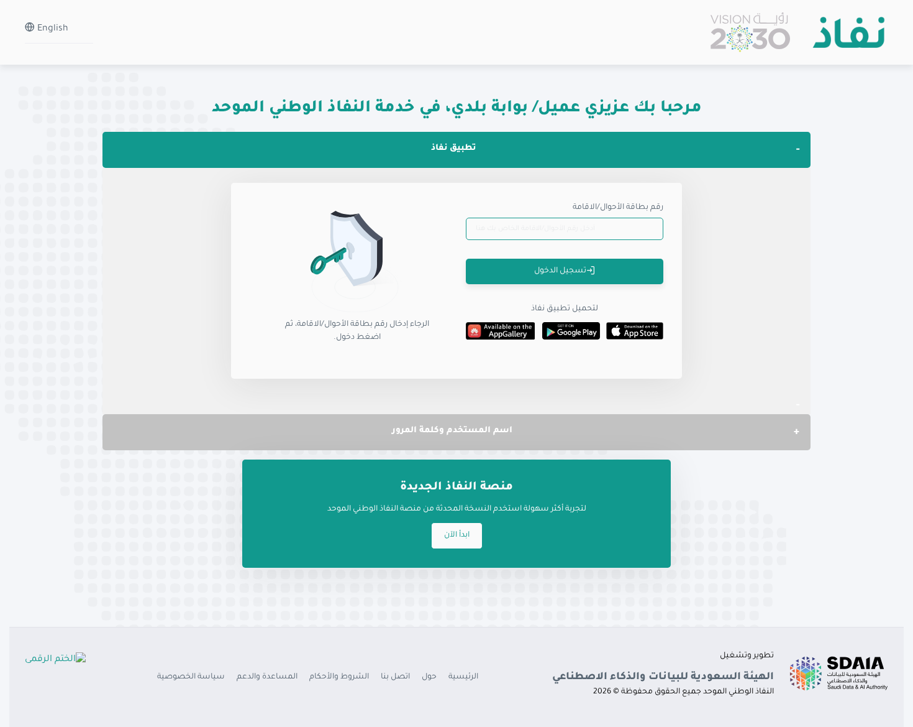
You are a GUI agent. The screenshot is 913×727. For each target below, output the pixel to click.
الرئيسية (463, 677)
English (51, 29)
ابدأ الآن (457, 535)
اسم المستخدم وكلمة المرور (452, 430)
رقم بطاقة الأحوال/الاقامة (618, 207)
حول (429, 677)
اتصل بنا (395, 677)
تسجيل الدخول (560, 271)
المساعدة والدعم (267, 677)
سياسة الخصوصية (191, 677)
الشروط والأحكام (339, 677)
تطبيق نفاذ (453, 148)
